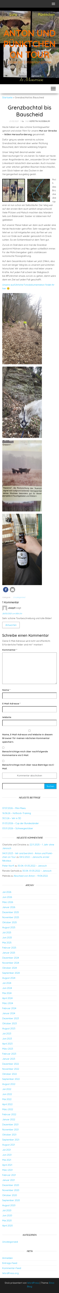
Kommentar (9, 649)
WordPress (33, 1282)
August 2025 (8, 927)
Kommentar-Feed (11, 1268)
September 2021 (10, 1139)
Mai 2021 (6, 1159)
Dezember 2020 (10, 1185)
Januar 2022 (8, 1119)
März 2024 (7, 1003)
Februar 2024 (9, 1008)
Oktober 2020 (9, 1195)
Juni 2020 (7, 1215)
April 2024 (7, 998)
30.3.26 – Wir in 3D (11, 818)
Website (6, 717)
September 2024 (11, 972)
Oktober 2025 (9, 922)
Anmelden (7, 1258)
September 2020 (11, 1200)
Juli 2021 (6, 1149)
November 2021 (10, 1129)
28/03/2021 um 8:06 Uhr (12, 613)
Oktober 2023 (9, 1023)
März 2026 (7, 902)
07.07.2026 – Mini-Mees (14, 808)
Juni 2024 (7, 988)
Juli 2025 (6, 932)
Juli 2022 (6, 1089)
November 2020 (10, 1190)
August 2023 (8, 1028)
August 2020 (8, 1205)
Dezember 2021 (10, 1124)
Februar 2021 (9, 1175)
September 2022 (11, 1079)
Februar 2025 (9, 947)
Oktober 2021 (9, 1134)
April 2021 (7, 1164)
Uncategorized (19, 597)
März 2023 (7, 1048)
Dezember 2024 (10, 957)
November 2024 (10, 962)
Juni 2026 (7, 897)
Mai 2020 (7, 1220)
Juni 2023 (7, 1038)
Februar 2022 (9, 1114)
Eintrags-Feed (9, 1263)
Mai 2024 (6, 993)
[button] (5, 589)
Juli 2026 (6, 892)
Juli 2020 (6, 1210)
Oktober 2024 (9, 967)
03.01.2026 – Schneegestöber (17, 828)
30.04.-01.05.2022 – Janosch (32, 865)
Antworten (10, 625)
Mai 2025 (6, 942)
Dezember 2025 (10, 912)
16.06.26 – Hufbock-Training (16, 813)
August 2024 (8, 977)
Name (6, 689)
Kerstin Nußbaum (39, 121)
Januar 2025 (8, 952)
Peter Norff (8, 865)
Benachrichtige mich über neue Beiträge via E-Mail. (28, 766)
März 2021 (7, 1170)
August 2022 (8, 1084)
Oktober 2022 (9, 1073)
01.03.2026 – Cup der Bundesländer (20, 823)
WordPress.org (10, 1273)
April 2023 (7, 1043)
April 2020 (7, 1225)
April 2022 (7, 1104)
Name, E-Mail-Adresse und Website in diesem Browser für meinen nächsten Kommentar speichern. (27, 738)
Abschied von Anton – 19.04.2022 (31, 875)
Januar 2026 (8, 907)
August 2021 (8, 1144)
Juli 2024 (6, 983)
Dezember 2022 (10, 1063)
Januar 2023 (8, 1058)
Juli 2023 (6, 1033)
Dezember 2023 (10, 1018)
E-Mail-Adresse (11, 703)
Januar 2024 (8, 1013)
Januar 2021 (8, 1180)
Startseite (7, 97)
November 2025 (10, 917)
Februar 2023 (9, 1053)
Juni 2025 (7, 937)
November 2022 (10, 1068)
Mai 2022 (6, 1099)
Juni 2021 (7, 1154)
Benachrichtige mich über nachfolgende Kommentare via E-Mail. (25, 753)
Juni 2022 (7, 1094)
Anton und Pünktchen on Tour (29, 43)
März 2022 (7, 1109)
